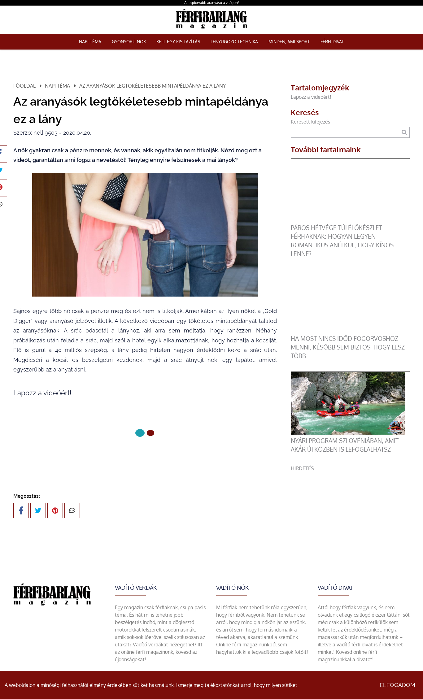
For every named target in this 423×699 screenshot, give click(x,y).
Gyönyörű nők (129, 41)
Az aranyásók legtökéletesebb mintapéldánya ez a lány (152, 86)
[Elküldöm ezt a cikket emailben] (72, 510)
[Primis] (211, 30)
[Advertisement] (350, 515)
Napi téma (90, 41)
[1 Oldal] (150, 433)
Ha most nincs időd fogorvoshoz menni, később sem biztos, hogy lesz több (348, 347)
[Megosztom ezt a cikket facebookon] (21, 510)
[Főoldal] (140, 433)
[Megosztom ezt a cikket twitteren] (38, 510)
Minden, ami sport (289, 41)
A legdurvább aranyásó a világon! (211, 2)
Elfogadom (397, 685)
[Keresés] (404, 132)
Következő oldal (141, 453)
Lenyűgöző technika (234, 41)
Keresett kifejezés (310, 122)
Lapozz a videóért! (312, 97)
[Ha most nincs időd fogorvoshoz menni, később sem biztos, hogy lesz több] (348, 331)
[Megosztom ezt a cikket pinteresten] (55, 510)
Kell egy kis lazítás (178, 41)
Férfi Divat (332, 41)
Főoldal (24, 86)
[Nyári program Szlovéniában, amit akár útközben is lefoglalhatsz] (348, 433)
